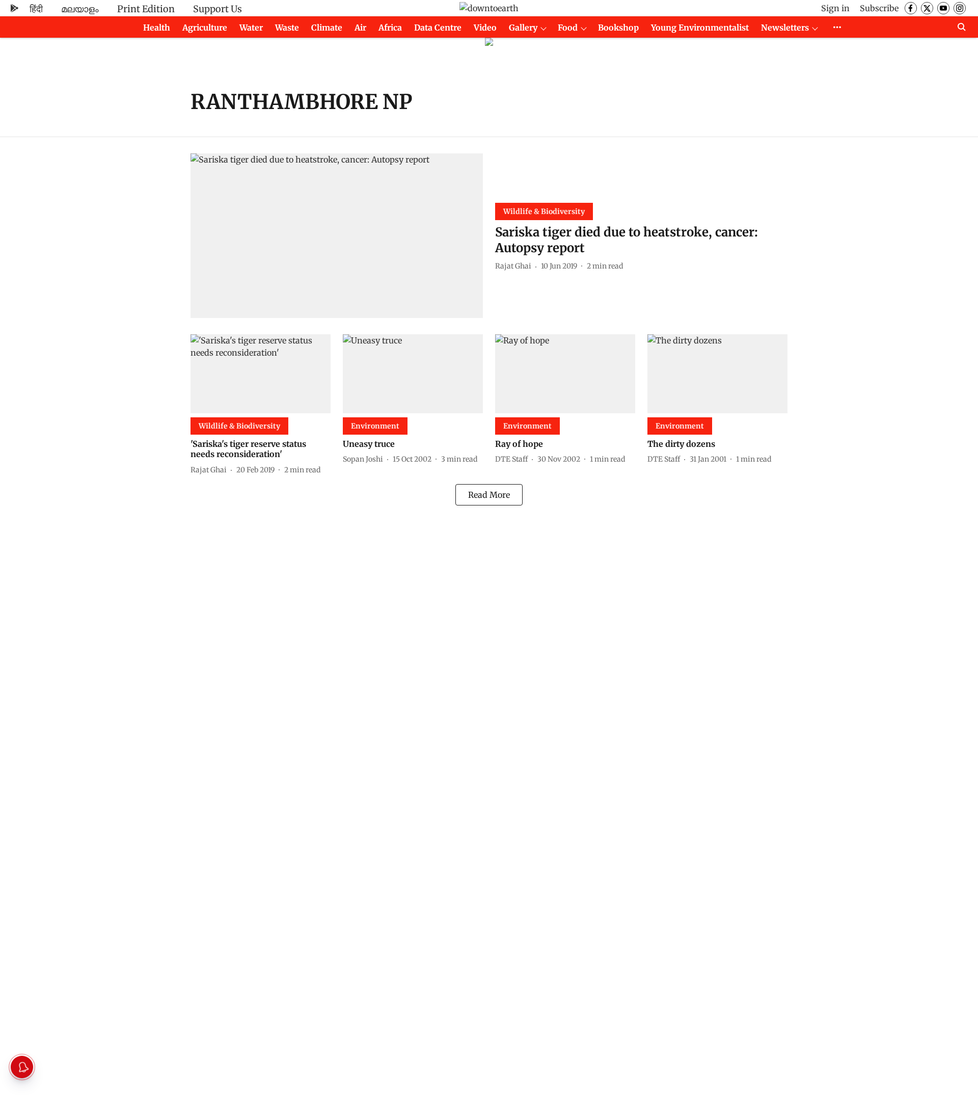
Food (568, 27)
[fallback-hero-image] (337, 235)
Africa (390, 27)
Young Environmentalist (700, 27)
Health (156, 27)
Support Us (217, 9)
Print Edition (146, 9)
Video (485, 27)
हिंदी (36, 9)
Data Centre (437, 27)
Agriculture (204, 27)
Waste (287, 27)
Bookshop (618, 27)
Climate (326, 27)
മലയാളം (80, 9)
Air (360, 27)
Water (251, 27)
